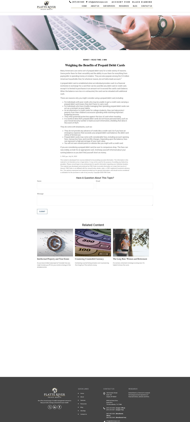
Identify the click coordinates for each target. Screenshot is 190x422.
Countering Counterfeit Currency (89, 258)
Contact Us (83, 414)
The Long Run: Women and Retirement (130, 258)
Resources (83, 404)
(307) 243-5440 (78, 2)
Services (82, 400)
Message (40, 194)
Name (39, 181)
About (82, 397)
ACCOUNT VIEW (121, 2)
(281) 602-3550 (110, 413)
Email (98, 181)
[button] (84, 6)
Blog (81, 407)
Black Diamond (142, 2)
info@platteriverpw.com (98, 2)
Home (82, 393)
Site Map (83, 410)
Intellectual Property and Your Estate (53, 258)
